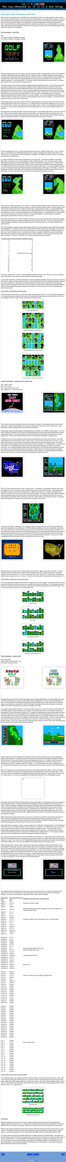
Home (33, 1154)
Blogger (36, 1160)
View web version (33, 1157)
